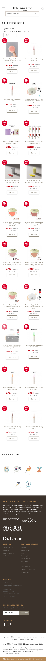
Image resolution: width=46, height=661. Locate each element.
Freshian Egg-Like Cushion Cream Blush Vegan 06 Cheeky (34, 223)
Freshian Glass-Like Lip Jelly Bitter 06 (12, 427)
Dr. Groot (6, 556)
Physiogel (6, 550)
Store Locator (25, 566)
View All (27, 32)
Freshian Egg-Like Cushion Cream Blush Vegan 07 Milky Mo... (34, 264)
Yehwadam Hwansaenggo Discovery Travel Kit (12, 142)
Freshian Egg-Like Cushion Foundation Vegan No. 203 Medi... (34, 306)
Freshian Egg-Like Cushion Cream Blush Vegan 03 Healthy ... (12, 306)
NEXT (19, 32)
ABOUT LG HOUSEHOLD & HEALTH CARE (19, 501)
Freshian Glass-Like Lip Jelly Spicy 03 (34, 59)
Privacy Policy (25, 572)
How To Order (25, 550)
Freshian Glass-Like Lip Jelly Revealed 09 (34, 346)
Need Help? (8, 579)
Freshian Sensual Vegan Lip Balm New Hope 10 (34, 142)
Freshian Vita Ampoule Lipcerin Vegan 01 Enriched (34, 181)
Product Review (26, 564)
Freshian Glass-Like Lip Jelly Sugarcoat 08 (12, 388)
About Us (7, 544)
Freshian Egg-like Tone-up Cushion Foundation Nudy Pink (34, 100)
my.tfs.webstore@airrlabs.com (13, 585)
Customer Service (29, 544)
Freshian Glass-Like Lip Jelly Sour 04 (12, 100)
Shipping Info (25, 556)
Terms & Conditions (28, 569)
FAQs (22, 553)
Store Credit (25, 561)
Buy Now (12, 71)
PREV (5, 32)
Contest (23, 548)
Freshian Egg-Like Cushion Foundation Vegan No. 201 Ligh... (12, 346)
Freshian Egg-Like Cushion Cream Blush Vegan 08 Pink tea (12, 60)
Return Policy (25, 558)
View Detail (12, 358)
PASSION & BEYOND (9, 553)
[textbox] (22, 13)
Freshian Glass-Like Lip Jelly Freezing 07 (34, 388)
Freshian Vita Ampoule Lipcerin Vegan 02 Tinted (12, 181)
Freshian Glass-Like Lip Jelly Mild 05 (34, 427)
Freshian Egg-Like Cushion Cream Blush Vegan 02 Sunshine (12, 223)
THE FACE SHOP (8, 548)
